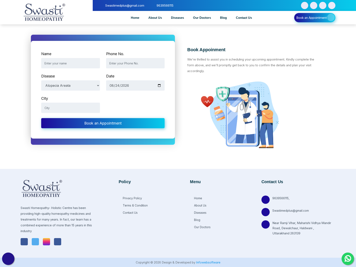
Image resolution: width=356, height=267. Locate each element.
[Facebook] (304, 5)
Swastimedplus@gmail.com (290, 210)
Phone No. (115, 54)
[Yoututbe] (331, 5)
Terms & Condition (135, 205)
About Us (155, 17)
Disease (48, 76)
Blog (223, 17)
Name (46, 54)
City (44, 98)
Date (110, 76)
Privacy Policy (132, 198)
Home (135, 17)
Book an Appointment (311, 18)
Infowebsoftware (208, 262)
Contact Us (244, 17)
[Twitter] (313, 5)
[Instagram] (322, 5)
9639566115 (280, 198)
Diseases (177, 17)
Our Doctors (202, 17)
